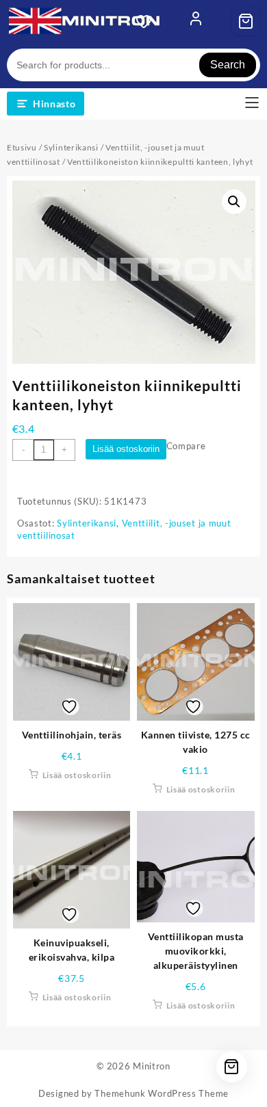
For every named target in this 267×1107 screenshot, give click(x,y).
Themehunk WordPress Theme (161, 1093)
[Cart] (246, 21)
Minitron (151, 1066)
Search (227, 64)
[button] (234, 201)
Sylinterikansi (71, 147)
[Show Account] (196, 21)
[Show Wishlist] (148, 21)
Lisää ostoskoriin (126, 449)
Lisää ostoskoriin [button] (77, 775)
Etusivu (22, 147)
